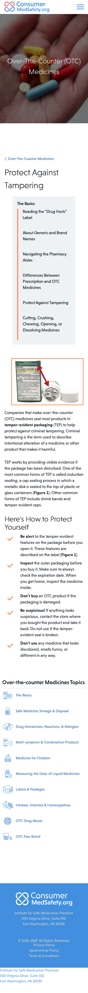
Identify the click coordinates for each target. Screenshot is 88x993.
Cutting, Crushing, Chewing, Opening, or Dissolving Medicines (42, 324)
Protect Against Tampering (45, 302)
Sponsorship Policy (44, 950)
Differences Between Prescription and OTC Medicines (41, 281)
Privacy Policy (44, 945)
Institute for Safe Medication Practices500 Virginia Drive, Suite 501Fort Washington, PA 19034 (29, 975)
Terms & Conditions (44, 956)
